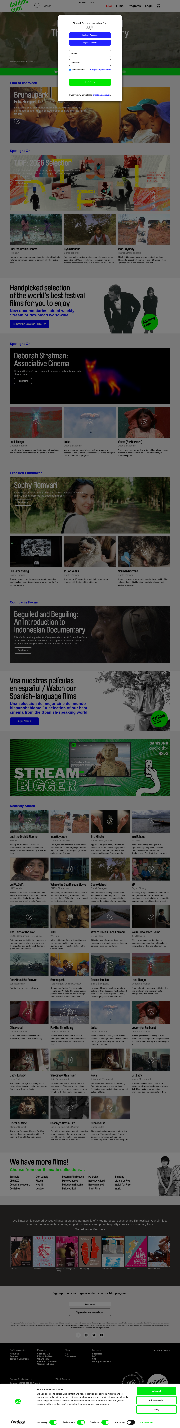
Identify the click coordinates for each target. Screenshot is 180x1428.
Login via (90, 35)
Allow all (156, 1391)
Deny (156, 1409)
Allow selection (156, 1400)
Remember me (78, 69)
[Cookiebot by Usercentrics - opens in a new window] (18, 1422)
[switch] (81, 1422)
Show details (146, 1422)
